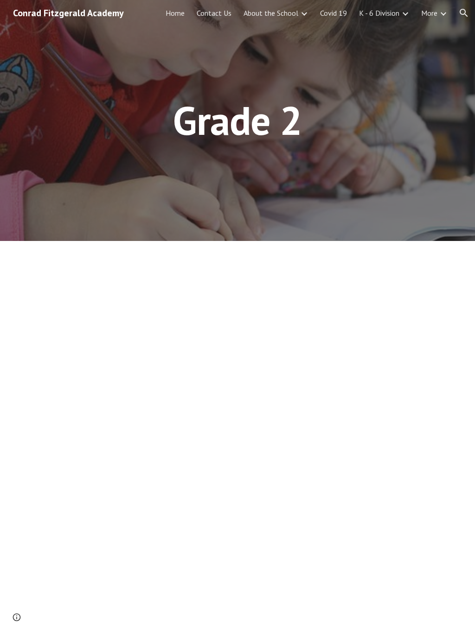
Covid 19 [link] (333, 13)
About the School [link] (271, 13)
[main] (237, 120)
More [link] (429, 13)
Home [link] (175, 13)
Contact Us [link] (214, 13)
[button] (464, 13)
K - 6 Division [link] (379, 13)
